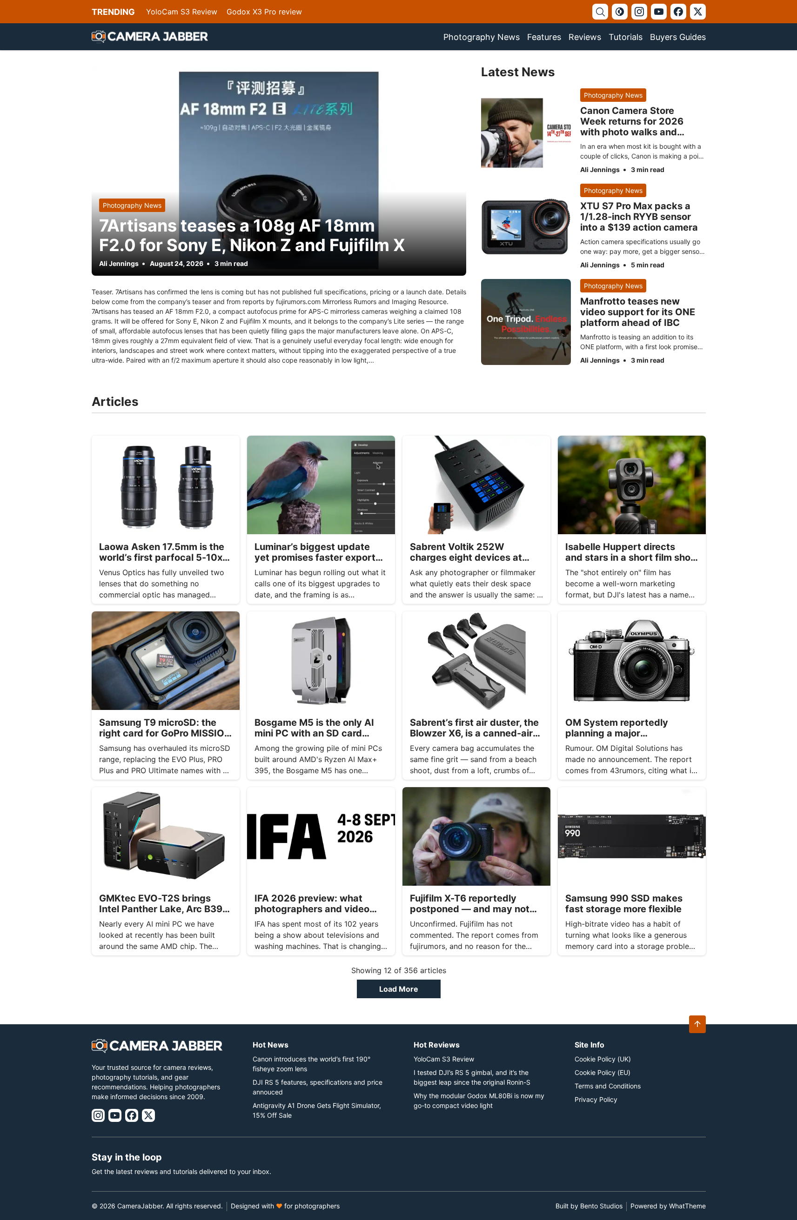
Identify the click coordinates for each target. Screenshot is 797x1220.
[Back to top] (697, 1024)
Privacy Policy (596, 1099)
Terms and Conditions (608, 1086)
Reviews (585, 37)
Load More (398, 989)
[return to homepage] (150, 37)
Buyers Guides (678, 37)
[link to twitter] (698, 11)
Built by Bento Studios (589, 1206)
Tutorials (626, 37)
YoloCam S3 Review (181, 11)
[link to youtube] (658, 11)
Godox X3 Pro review (264, 11)
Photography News (481, 37)
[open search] (600, 11)
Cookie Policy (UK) (603, 1059)
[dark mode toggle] (619, 11)
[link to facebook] (678, 11)
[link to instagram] (639, 11)
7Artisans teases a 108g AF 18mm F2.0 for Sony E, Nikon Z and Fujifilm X (252, 235)
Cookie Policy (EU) (602, 1072)
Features (544, 37)
